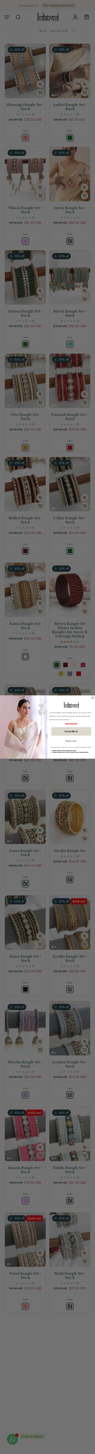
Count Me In (71, 731)
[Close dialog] (92, 697)
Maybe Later (71, 741)
